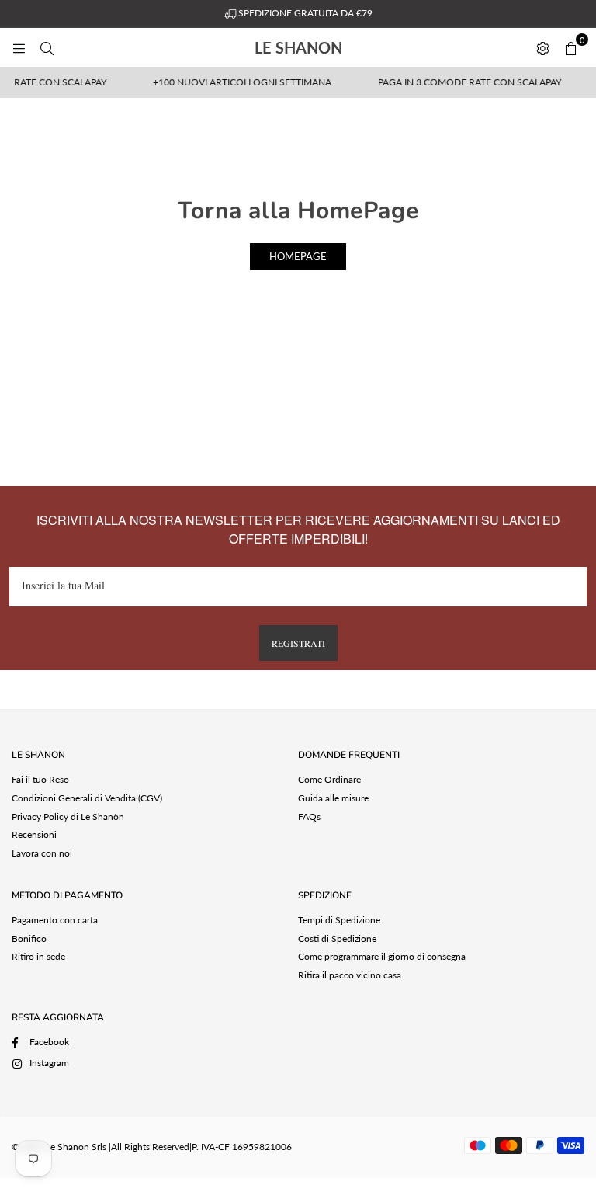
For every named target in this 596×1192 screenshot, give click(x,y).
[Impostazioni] (542, 47)
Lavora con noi (42, 853)
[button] (570, 47)
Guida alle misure (333, 798)
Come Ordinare (329, 779)
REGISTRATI (298, 643)
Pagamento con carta (55, 920)
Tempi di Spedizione (339, 920)
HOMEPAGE (298, 256)
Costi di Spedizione (337, 938)
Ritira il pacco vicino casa (349, 975)
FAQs (309, 816)
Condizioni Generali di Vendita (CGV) (87, 798)
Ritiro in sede (38, 956)
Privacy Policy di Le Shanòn (68, 816)
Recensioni (34, 834)
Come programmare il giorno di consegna (382, 956)
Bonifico (29, 938)
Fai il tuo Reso (40, 779)
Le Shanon (331, 47)
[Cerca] (47, 47)
